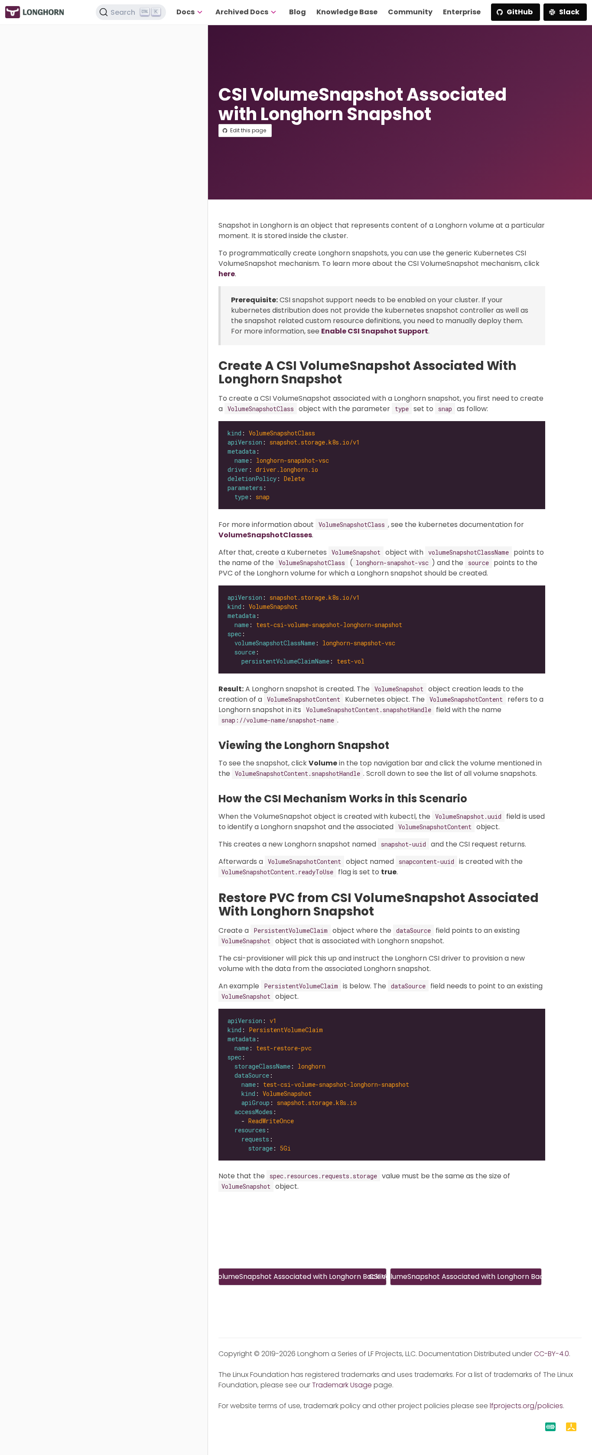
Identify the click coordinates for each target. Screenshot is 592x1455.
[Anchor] (350, 379)
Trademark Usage (342, 1385)
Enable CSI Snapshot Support (374, 331)
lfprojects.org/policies (526, 1406)
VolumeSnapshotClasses (265, 535)
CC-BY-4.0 (551, 1354)
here (226, 274)
